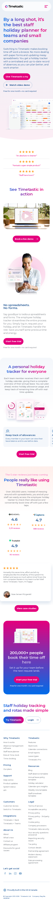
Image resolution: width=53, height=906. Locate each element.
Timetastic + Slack (11, 820)
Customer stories (10, 806)
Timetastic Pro (34, 760)
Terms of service (35, 806)
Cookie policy (34, 822)
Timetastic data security (38, 829)
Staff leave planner (11, 752)
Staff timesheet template (35, 794)
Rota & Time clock (11, 755)
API (4, 790)
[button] (46, 6)
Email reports (34, 753)
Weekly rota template (37, 790)
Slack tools (32, 746)
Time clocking (9, 759)
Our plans (7, 769)
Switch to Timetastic (12, 809)
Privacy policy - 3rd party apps (38, 817)
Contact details (34, 848)
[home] (14, 6)
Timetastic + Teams (11, 823)
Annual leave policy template (36, 778)
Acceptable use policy (37, 809)
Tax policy (32, 844)
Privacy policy (34, 813)
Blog (30, 770)
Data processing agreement (35, 861)
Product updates (10, 783)
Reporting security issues (36, 839)
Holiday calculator (36, 783)
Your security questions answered (38, 834)
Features (32, 742)
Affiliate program (10, 845)
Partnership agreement (38, 851)
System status (9, 787)
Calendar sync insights (38, 786)
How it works (9, 742)
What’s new (8, 838)
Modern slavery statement (35, 855)
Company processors (37, 826)
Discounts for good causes (11, 849)
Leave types (33, 756)
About (6, 834)
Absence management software (13, 747)
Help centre (8, 780)
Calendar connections (37, 749)
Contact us (8, 841)
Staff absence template (38, 774)
